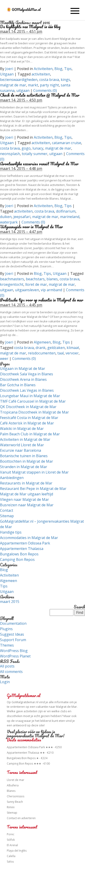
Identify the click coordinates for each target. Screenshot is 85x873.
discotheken (14, 716)
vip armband (51, 289)
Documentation (13, 623)
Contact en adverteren (21, 818)
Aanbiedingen (12, 477)
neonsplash (10, 153)
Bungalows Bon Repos (19, 554)
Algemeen (42, 342)
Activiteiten (43, 68)
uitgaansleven (27, 289)
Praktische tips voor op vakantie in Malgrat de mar (41, 300)
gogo (26, 148)
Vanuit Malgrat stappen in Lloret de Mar (34, 472)
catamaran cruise (66, 142)
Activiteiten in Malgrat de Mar (25, 439)
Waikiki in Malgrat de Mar (22, 428)
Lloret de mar (15, 780)
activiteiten (41, 74)
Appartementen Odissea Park (25, 543)
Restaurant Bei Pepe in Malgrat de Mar (33, 488)
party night (49, 85)
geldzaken (56, 347)
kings (65, 79)
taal (60, 353)
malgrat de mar (13, 85)
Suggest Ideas (12, 634)
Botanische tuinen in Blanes (24, 455)
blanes (52, 278)
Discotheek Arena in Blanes (23, 379)
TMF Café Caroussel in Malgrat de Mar (33, 401)
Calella (11, 856)
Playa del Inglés (17, 851)
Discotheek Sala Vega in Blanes (26, 373)
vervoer (72, 353)
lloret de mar (36, 284)
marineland (69, 216)
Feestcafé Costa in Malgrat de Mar (29, 417)
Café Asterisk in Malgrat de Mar (27, 423)
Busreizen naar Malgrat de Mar (26, 504)
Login (5, 681)
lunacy (37, 148)
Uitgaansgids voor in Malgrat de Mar (31, 226)
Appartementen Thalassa (21, 548)
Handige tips (11, 532)
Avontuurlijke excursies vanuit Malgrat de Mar (39, 164)
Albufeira (13, 785)
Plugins (6, 628)
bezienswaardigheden (18, 79)
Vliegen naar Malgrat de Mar (24, 499)
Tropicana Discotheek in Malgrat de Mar (34, 412)
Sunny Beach (15, 802)
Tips (68, 68)
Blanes (11, 791)
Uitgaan (7, 74)
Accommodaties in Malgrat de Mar (29, 537)
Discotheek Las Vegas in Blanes (27, 390)
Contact (6, 510)
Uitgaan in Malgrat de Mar (22, 368)
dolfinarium (65, 211)
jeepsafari (21, 216)
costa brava (49, 79)
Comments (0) (45, 90)
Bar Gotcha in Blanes (18, 384)
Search (79, 607)
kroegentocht (11, 284)
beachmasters (12, 278)
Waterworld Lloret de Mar (22, 444)
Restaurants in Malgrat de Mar (26, 483)
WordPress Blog (14, 650)
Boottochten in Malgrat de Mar (26, 461)
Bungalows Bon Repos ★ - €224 (27, 758)
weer (4, 358)
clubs (63, 711)
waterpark (9, 222)
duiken (6, 216)
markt (33, 85)
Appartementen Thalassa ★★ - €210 (30, 753)
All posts (7, 666)
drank (41, 347)
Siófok (11, 840)
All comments (11, 671)
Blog (58, 68)
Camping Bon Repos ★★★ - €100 (28, 763)
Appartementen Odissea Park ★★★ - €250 (34, 747)
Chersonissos (15, 796)
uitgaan (22, 90)
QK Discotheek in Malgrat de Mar (28, 406)
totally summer (34, 153)
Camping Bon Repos (17, 559)
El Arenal (12, 845)
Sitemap (7, 515)
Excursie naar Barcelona (20, 450)
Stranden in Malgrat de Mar (23, 466)
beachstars (35, 278)
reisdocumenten (42, 353)
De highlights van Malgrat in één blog (30, 26)
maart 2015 (9, 601)
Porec (10, 834)
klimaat (73, 347)
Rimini (11, 807)
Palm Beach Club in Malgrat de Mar (30, 433)
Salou (10, 861)
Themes (7, 645)
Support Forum (13, 639)
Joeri (9, 68)
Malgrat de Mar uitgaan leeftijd (26, 494)
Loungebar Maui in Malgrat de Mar (30, 395)
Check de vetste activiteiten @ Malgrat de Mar (39, 95)
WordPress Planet (15, 656)
